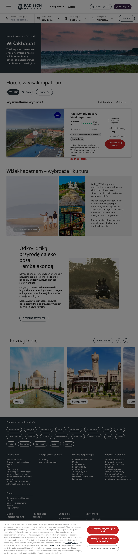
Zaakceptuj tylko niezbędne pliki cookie (102, 539)
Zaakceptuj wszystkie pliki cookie (102, 530)
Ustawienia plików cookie (103, 548)
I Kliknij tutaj (71, 542)
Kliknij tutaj (55, 545)
